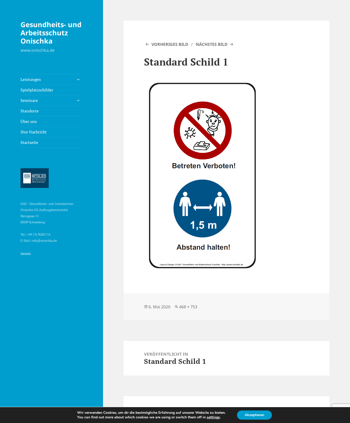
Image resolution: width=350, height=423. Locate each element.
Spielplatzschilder (36, 90)
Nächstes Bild (212, 44)
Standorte (29, 111)
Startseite (29, 142)
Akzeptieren (254, 415)
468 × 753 (188, 307)
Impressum (25, 253)
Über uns (28, 121)
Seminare (29, 100)
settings (213, 417)
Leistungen (30, 79)
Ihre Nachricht (33, 132)
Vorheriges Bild (169, 44)
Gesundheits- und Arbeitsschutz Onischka (50, 33)
